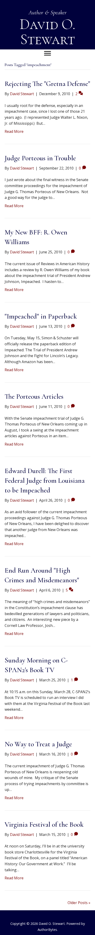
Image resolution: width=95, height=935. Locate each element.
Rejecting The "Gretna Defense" (47, 83)
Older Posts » (79, 902)
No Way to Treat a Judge (38, 744)
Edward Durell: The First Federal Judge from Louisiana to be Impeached (45, 481)
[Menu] (47, 53)
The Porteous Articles (34, 396)
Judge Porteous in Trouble (40, 158)
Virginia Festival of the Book (44, 824)
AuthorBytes (47, 929)
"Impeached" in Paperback (41, 316)
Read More (14, 131)
